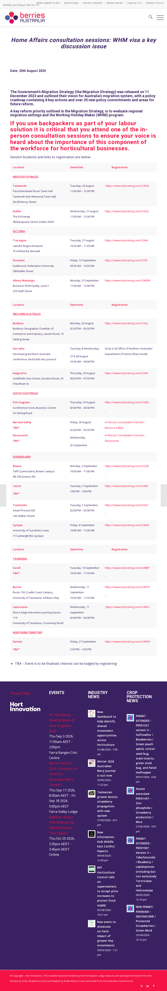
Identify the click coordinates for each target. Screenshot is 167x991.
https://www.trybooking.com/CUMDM (127, 280)
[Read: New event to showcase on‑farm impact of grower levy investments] (91, 923)
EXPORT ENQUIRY (92, 2)
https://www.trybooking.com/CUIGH (127, 186)
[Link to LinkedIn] (148, 986)
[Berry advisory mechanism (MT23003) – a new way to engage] (3, 495)
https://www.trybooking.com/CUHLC (127, 505)
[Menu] (158, 17)
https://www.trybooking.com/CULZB (126, 466)
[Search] (149, 17)
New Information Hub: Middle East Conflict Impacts (106, 841)
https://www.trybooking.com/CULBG (127, 402)
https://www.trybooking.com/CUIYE (126, 260)
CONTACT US (134, 2)
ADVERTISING (71, 2)
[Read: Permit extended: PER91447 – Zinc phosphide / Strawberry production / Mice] (130, 790)
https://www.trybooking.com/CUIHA (126, 240)
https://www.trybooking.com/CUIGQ (127, 211)
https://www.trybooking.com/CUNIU (126, 486)
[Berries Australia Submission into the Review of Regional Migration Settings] (164, 495)
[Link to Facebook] (154, 986)
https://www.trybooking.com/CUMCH (127, 587)
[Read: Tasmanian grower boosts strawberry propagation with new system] (91, 794)
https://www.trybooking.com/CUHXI (126, 373)
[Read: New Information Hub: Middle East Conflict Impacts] (91, 834)
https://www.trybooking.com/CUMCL (127, 607)
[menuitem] (48, 3)
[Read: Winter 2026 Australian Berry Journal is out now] (91, 763)
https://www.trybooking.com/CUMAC (127, 525)
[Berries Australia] (25, 17)
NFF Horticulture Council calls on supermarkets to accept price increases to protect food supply (107, 886)
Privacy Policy (20, 693)
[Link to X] (141, 986)
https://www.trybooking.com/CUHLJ (126, 323)
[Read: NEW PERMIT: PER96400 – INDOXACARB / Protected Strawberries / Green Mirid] (130, 908)
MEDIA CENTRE (115, 2)
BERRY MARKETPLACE (48, 2)
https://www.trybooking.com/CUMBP (127, 568)
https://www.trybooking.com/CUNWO (128, 641)
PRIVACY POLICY (155, 2)
